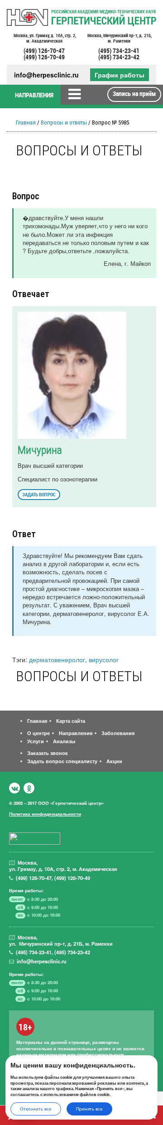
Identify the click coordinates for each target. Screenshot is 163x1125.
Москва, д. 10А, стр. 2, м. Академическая (44, 38)
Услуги (35, 741)
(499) (34, 877)
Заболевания (117, 732)
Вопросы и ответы (64, 122)
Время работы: (26, 890)
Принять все (89, 1109)
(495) (34, 952)
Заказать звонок (47, 752)
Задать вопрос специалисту (62, 760)
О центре (38, 732)
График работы (119, 74)
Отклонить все (36, 1109)
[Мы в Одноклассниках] (29, 788)
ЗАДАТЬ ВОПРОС (39, 494)
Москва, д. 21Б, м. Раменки (119, 38)
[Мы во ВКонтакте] (14, 788)
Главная (26, 122)
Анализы (64, 741)
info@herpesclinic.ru (46, 75)
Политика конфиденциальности (45, 814)
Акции (114, 760)
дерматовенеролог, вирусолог (74, 659)
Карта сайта (70, 720)
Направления (75, 732)
